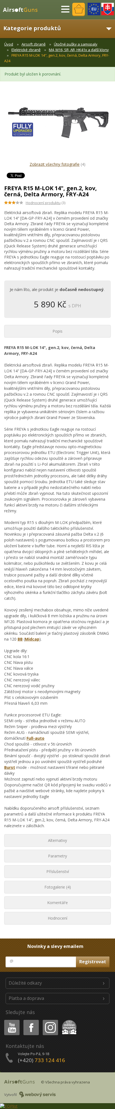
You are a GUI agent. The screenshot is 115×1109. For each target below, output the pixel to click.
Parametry (57, 856)
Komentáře (57, 902)
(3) (45, 202)
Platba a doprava (26, 998)
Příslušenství (57, 871)
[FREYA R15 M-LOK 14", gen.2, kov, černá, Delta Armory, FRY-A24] (57, 125)
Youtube (10, 1021)
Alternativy (57, 840)
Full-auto (35, 738)
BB (20, 639)
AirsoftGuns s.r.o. (22, 9)
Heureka (68, 1021)
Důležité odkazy (25, 983)
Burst (9, 767)
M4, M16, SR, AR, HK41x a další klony (79, 49)
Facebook (30, 1021)
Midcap (32, 639)
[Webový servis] (37, 1095)
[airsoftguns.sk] (107, 9)
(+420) (41, 1060)
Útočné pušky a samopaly (75, 44)
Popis (57, 331)
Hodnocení (57, 918)
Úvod (8, 44)
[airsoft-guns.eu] (94, 9)
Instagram (50, 1021)
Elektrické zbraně (25, 49)
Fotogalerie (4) (57, 887)
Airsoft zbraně (33, 44)
